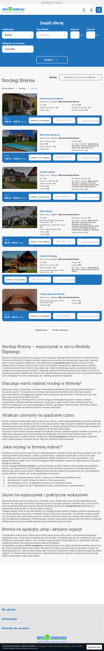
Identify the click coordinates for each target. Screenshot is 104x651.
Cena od (74, 29)
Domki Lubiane (47, 172)
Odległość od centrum (13, 43)
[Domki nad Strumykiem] (19, 104)
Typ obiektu (42, 29)
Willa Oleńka (46, 211)
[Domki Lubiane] (19, 178)
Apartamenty (41, 330)
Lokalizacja (8, 29)
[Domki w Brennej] (19, 262)
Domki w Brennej (48, 256)
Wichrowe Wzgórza (50, 135)
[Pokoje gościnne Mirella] (19, 300)
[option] (19, 104)
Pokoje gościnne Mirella (52, 294)
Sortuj (53, 77)
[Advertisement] (52, 584)
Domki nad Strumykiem (51, 98)
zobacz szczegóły (40, 120)
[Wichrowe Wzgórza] (19, 141)
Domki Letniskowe (60, 330)
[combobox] (18, 35)
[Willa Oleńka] (19, 217)
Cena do (90, 29)
